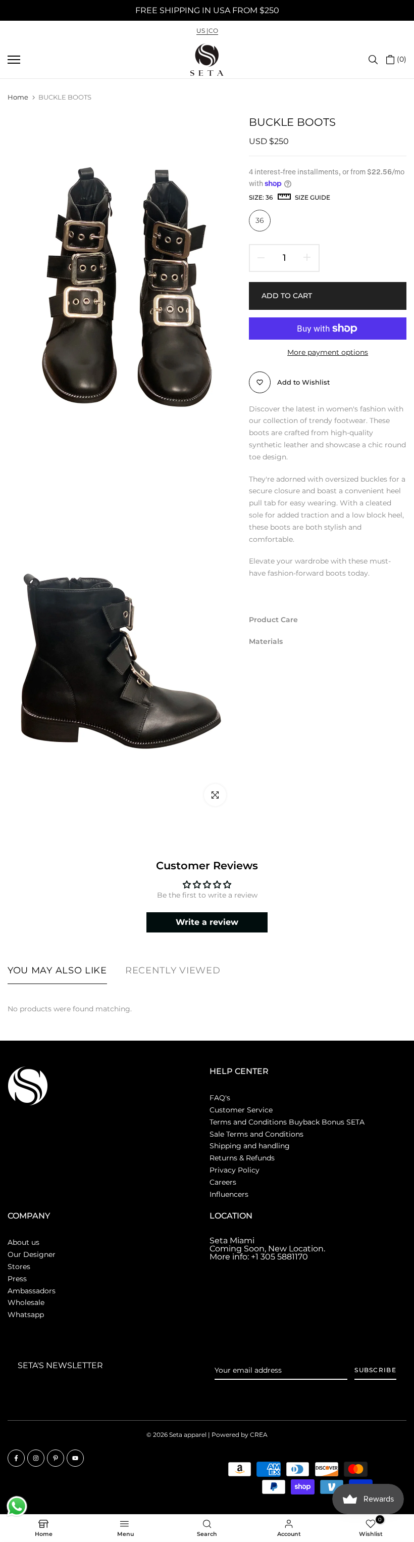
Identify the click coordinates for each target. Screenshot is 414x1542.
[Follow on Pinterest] (55, 1458)
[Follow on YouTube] (75, 1458)
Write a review (207, 922)
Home (18, 97)
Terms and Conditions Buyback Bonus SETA (287, 1122)
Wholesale (26, 1302)
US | (202, 30)
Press (17, 1278)
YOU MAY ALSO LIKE (57, 970)
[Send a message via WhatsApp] (17, 1506)
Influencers (229, 1194)
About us (23, 1242)
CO (213, 30)
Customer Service (241, 1109)
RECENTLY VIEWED (173, 970)
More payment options (327, 352)
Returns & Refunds (242, 1157)
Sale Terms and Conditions (256, 1134)
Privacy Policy (235, 1170)
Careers (223, 1182)
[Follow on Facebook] (16, 1458)
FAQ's (220, 1097)
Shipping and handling (250, 1145)
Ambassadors (32, 1290)
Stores (19, 1266)
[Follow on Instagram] (35, 1458)
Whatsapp (26, 1314)
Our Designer (32, 1254)
